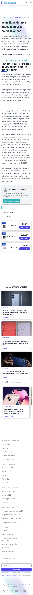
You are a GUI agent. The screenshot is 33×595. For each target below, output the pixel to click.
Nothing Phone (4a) (8, 459)
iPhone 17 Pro (6, 471)
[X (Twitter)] (20, 590)
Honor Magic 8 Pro (8, 455)
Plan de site (5, 548)
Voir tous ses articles (11, 201)
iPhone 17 (4, 475)
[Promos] (26, 2)
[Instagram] (24, 590)
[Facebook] (8, 590)
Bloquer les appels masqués (11, 518)
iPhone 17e (5, 479)
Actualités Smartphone (20, 17)
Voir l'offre (24, 227)
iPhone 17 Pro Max (7, 468)
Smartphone (10, 17)
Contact (4, 531)
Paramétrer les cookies (9, 544)
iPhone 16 (4, 483)
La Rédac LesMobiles (8, 54)
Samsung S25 (6, 502)
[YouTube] (16, 590)
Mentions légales (7, 534)
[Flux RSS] (28, 590)
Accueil (3, 17)
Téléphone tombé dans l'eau (11, 515)
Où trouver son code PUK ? (10, 522)
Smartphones (7, 208)
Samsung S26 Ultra (8, 491)
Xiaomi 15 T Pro (6, 448)
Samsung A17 (6, 444)
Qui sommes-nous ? (8, 551)
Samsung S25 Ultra (8, 499)
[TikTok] (12, 590)
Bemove (15, 586)
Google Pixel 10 (6, 452)
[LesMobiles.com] (8, 2)
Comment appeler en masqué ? (12, 511)
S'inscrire (16, 570)
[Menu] (31, 2)
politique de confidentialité (9, 575)
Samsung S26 (6, 495)
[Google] (4, 590)
